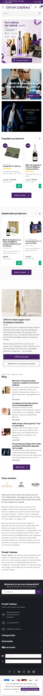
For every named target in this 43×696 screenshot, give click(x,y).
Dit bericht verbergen (30, 689)
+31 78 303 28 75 (12, 623)
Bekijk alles (20, 467)
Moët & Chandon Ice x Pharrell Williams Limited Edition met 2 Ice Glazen (12, 243)
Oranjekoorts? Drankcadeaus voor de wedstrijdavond (25, 404)
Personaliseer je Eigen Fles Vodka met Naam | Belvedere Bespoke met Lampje (26, 446)
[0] (40, 7)
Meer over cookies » (22, 692)
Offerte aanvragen (21, 357)
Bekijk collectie (20, 195)
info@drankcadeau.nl (13, 629)
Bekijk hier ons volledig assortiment (21, 364)
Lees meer (16, 399)
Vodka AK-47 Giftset (12, 166)
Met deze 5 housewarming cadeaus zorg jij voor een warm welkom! (25, 383)
